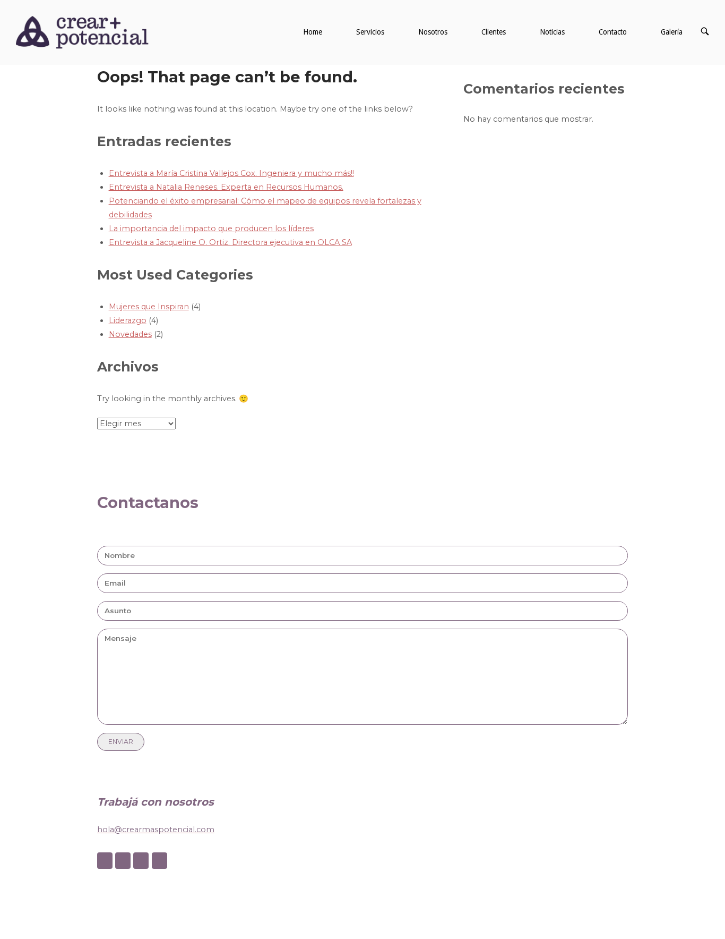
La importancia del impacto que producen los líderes (211, 228)
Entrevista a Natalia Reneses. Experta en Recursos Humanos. (226, 187)
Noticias (552, 32)
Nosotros (432, 32)
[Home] (82, 32)
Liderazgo (127, 320)
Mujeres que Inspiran (149, 306)
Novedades (130, 334)
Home (312, 32)
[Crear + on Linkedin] (141, 860)
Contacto (613, 32)
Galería (672, 32)
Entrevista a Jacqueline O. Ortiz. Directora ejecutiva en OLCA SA (230, 242)
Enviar (120, 742)
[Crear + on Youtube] (159, 860)
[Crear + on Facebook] (105, 860)
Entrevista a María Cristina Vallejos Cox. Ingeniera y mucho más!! (231, 173)
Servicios (370, 32)
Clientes (493, 32)
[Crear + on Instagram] (123, 860)
